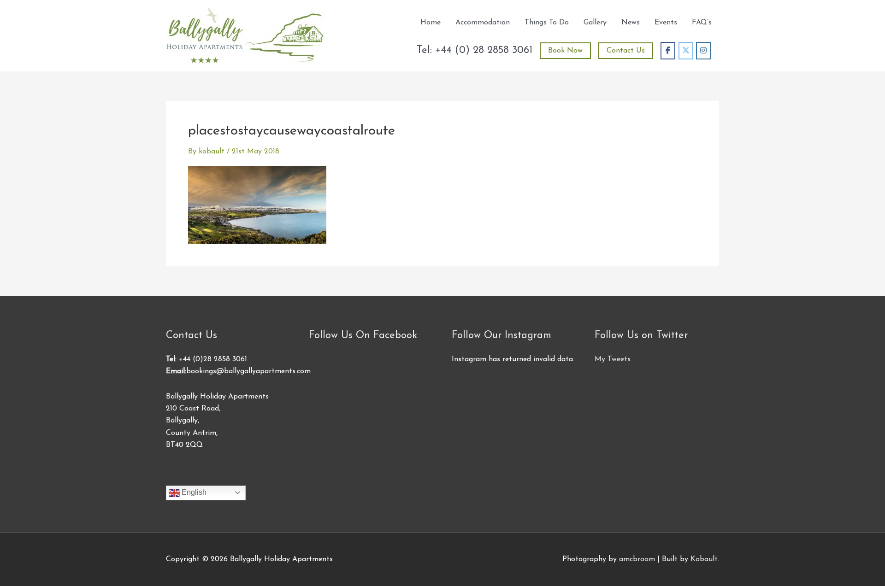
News (630, 22)
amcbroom (637, 559)
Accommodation (482, 22)
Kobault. (704, 559)
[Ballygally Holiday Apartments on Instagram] (703, 50)
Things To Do (547, 22)
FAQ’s (702, 22)
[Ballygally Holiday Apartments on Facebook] (668, 50)
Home (430, 22)
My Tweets (613, 359)
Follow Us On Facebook (363, 335)
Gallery (595, 22)
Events (666, 22)
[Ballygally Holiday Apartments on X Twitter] (685, 50)
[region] (119, 519)
